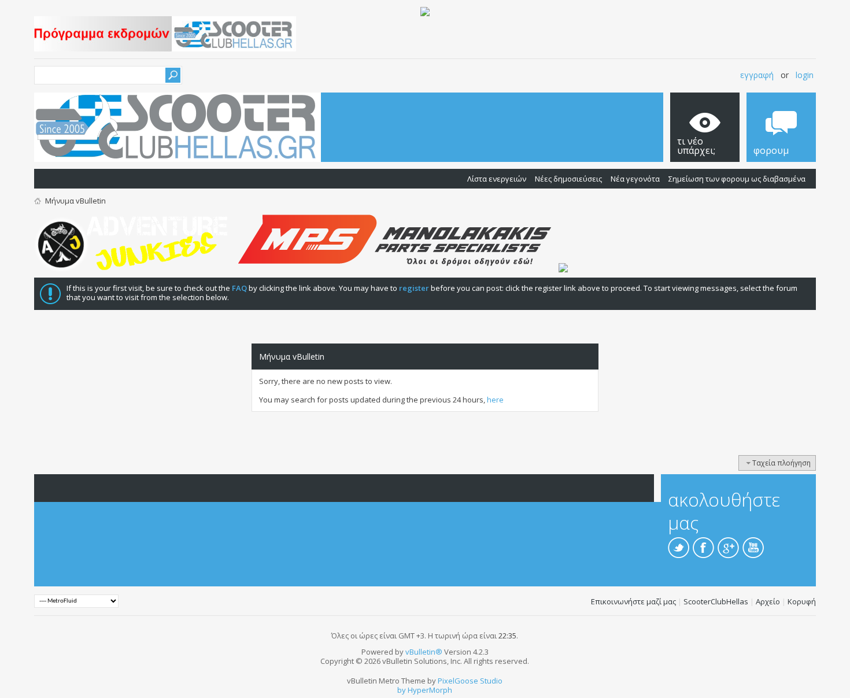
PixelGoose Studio (470, 680)
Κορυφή (802, 601)
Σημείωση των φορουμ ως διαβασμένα (736, 178)
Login (805, 74)
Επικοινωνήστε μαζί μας (633, 601)
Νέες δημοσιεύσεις (568, 178)
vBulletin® (423, 652)
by (401, 690)
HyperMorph (430, 690)
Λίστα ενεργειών (496, 178)
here (495, 399)
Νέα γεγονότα (635, 178)
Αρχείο (768, 601)
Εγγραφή (757, 74)
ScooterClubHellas (715, 601)
